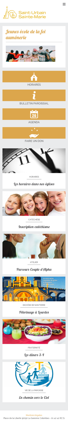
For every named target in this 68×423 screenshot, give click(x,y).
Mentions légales (34, 415)
